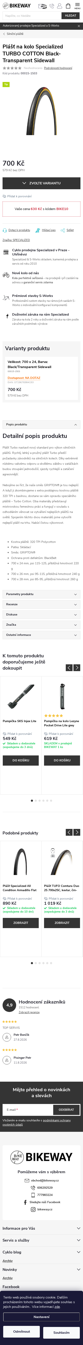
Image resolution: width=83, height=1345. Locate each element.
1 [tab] (32, 801)
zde (57, 1306)
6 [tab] (51, 801)
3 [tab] (40, 801)
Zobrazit (20, 923)
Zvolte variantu (45, 183)
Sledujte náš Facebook (45, 1202)
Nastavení (41, 1317)
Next (76, 667)
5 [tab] (47, 801)
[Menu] (77, 5)
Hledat (70, 16)
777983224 (45, 1195)
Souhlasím (61, 1332)
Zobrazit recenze (29, 1012)
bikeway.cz (44, 1209)
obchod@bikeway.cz (45, 1180)
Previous (69, 667)
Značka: (16, 240)
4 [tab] (43, 801)
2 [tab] (36, 801)
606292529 (45, 1188)
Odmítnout (21, 1331)
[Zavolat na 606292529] (51, 6)
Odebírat (66, 1110)
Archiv (8, 1261)
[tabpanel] (21, 735)
